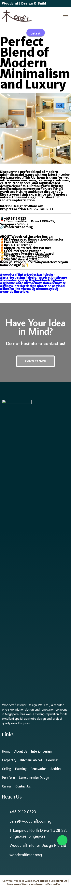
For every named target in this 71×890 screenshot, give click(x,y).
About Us (20, 751)
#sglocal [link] (58, 286)
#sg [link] (25, 280)
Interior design (41, 751)
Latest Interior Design (34, 778)
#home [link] (61, 277)
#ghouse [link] (57, 280)
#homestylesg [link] (47, 289)
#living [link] (5, 286)
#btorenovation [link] (36, 283)
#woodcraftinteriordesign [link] (21, 274)
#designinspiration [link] (40, 277)
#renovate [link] (57, 283)
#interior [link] (44, 286)
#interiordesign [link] (12, 277)
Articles (55, 769)
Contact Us (23, 786)
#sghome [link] (7, 283)
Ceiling (6, 769)
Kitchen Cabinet (31, 760)
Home (6, 751)
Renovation (39, 769)
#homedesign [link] (11, 280)
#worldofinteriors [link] (14, 292)
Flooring (51, 760)
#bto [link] (19, 283)
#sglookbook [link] (39, 280)
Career (6, 786)
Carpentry (9, 760)
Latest (36, 33)
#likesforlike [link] (10, 289)
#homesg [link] (28, 289)
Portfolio (8, 778)
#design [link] (48, 274)
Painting (21, 769)
